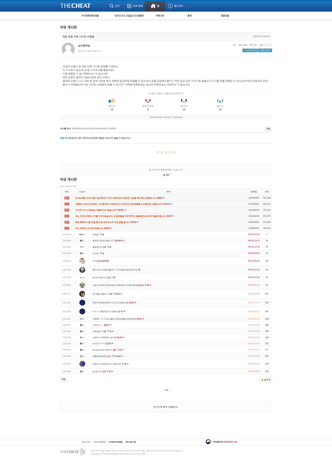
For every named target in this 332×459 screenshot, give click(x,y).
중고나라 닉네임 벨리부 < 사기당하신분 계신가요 (115, 270)
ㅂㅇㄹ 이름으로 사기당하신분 (107, 311)
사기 (101, 371)
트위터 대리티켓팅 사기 (105, 240)
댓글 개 (64, 138)
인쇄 (255, 45)
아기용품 (98, 261)
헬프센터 (175, 6)
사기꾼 (96, 253)
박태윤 (96, 234)
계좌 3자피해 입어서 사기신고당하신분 (112, 302)
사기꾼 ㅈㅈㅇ (101, 343)
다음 (166, 390)
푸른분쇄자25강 (101, 356)
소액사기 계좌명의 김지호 (106, 337)
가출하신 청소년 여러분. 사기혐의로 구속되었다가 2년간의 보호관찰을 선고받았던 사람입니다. (122, 204)
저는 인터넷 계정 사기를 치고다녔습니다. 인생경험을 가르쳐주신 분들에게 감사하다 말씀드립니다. (123, 216)
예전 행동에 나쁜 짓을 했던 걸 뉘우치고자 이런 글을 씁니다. (105, 222)
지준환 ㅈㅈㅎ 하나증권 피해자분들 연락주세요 (116, 319)
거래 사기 (104, 277)
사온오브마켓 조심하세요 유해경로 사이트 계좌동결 (118, 285)
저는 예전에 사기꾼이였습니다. (92, 228)
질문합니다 (99, 247)
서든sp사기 (99, 331)
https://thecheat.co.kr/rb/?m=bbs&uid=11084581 (94, 128)
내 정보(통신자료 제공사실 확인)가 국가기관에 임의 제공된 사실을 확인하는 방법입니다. (119, 198)
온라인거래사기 (107, 350)
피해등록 (134, 6)
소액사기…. (100, 325)
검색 (114, 6)
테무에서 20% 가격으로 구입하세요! (166, 117)
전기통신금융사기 (102, 294)
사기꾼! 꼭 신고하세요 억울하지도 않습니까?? (99, 210)
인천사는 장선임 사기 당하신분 (107, 364)
